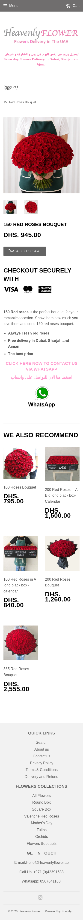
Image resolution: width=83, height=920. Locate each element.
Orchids (41, 837)
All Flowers (41, 796)
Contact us (41, 756)
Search (41, 742)
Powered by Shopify (58, 911)
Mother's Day (41, 823)
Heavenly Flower (29, 911)
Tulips (42, 830)
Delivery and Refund (41, 777)
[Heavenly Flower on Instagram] (40, 898)
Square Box (41, 809)
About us (41, 749)
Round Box (41, 802)
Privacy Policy (41, 763)
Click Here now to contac (37, 363)
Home (7, 89)
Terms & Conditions (42, 770)
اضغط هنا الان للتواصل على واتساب (41, 377)
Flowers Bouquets (41, 844)
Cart (76, 6)
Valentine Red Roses (41, 816)
